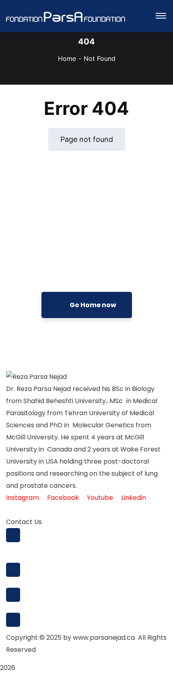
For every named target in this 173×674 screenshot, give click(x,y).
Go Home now (92, 305)
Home (67, 58)
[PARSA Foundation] (65, 16)
